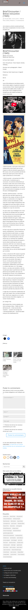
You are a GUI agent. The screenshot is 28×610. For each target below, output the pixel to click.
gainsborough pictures (8, 533)
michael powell (6, 545)
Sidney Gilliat (20, 552)
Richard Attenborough (16, 549)
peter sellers (19, 547)
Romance (12, 20)
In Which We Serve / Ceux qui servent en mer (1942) (17, 360)
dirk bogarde (19, 526)
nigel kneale (19, 545)
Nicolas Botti (8, 18)
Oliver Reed (5, 547)
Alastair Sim (5, 516)
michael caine (20, 542)
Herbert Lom (6, 537)
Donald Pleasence (7, 528)
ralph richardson (6, 549)
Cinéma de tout (8, 568)
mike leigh (13, 545)
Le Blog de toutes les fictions (11, 573)
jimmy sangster (6, 540)
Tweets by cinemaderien (9, 582)
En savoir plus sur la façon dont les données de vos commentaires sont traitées (14, 446)
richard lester (6, 552)
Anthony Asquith (16, 518)
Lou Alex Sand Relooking (10, 577)
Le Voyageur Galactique (10, 575)
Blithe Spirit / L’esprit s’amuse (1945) (7, 359)
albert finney (12, 516)
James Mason (20, 537)
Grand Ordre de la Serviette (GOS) (12, 570)
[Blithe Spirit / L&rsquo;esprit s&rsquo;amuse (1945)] (7, 354)
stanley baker (6, 554)
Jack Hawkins (13, 537)
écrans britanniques (7, 556)
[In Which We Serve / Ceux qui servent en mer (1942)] (17, 354)
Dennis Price (6, 526)
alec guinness (19, 516)
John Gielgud (14, 540)
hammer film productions (8, 535)
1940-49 (22, 18)
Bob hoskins (13, 521)
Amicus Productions (7, 518)
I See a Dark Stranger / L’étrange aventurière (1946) (6, 373)
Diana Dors (12, 526)
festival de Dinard (17, 530)
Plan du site (6, 595)
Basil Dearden (6, 521)
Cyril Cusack (13, 523)
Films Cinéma (6, 20)
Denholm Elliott (21, 523)
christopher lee (6, 523)
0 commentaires (20, 20)
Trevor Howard (21, 554)
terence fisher (13, 554)
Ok (14, 607)
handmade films (18, 535)
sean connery (13, 552)
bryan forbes (20, 521)
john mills (20, 540)
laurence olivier (12, 542)
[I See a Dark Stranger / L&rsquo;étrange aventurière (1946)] (7, 367)
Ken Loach (5, 542)
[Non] (26, 604)
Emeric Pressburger (7, 530)
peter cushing (12, 547)
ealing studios (15, 528)
